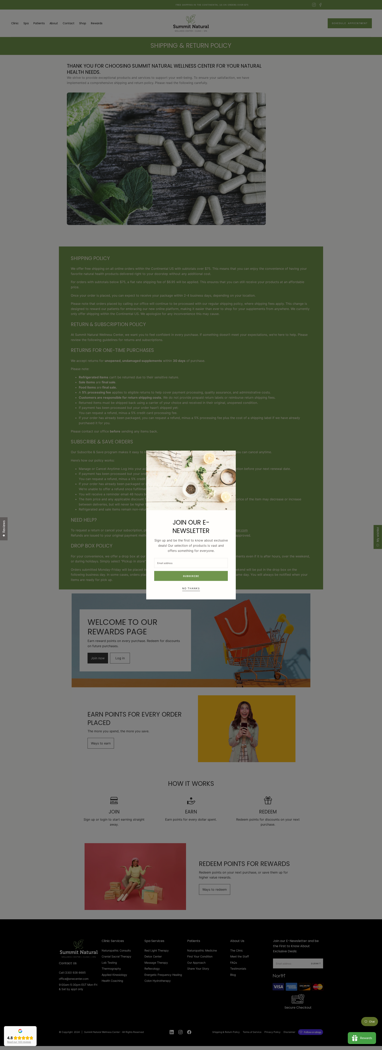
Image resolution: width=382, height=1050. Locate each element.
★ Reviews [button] (4, 528)
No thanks (191, 588)
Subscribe (191, 576)
